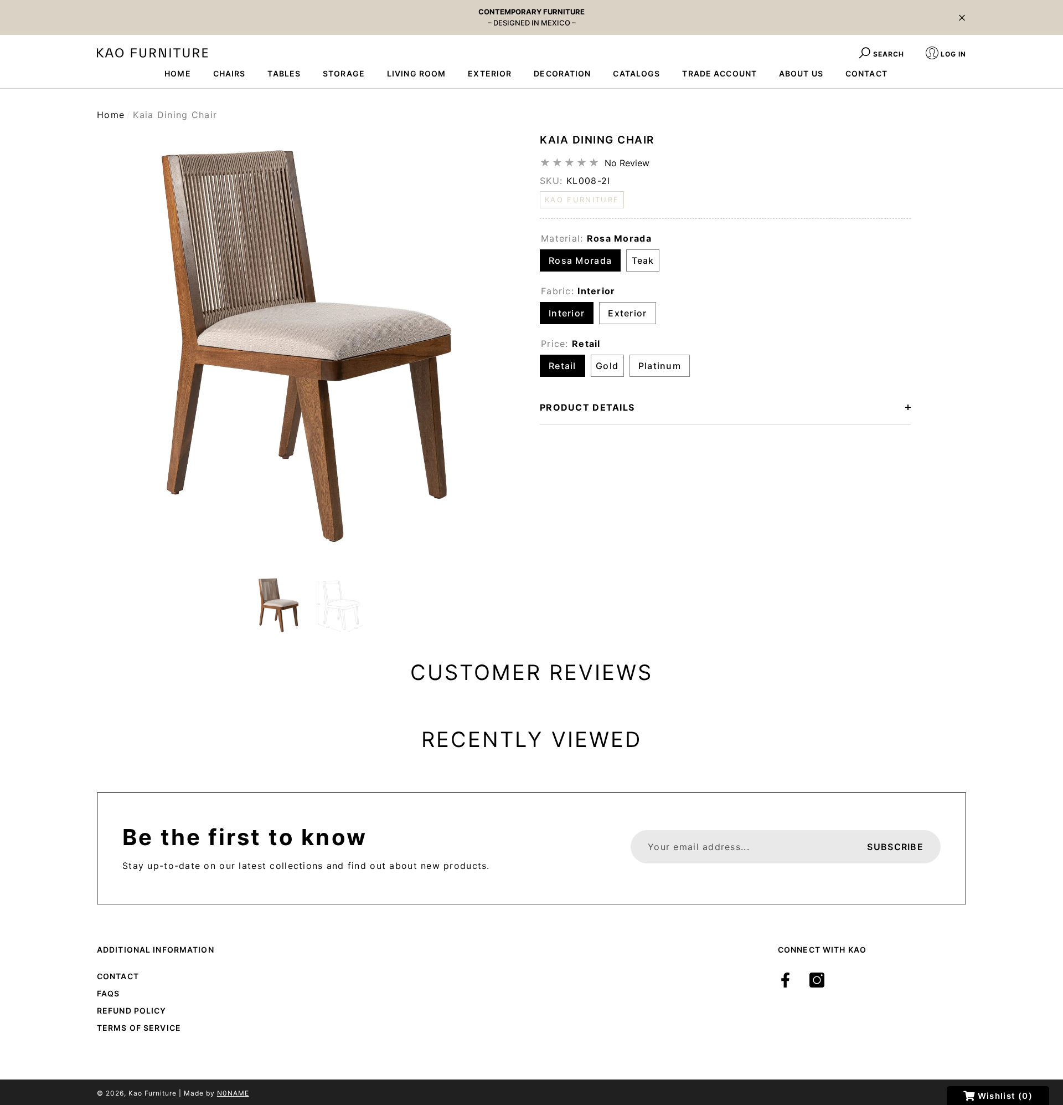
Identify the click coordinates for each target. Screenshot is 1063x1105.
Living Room (416, 73)
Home (111, 114)
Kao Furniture (152, 1093)
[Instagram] (816, 980)
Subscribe (895, 846)
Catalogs (636, 73)
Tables (284, 73)
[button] (962, 17)
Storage (344, 73)
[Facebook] (785, 980)
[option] (310, 345)
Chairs (229, 73)
